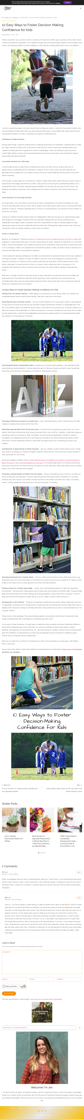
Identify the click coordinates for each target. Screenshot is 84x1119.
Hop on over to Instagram (72, 649)
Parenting (13, 21)
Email (32, 979)
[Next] (80, 829)
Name (5, 979)
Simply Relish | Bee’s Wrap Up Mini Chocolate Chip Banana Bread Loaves (64, 788)
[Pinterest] (45, 1110)
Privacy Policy (50, 1108)
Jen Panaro (7, 34)
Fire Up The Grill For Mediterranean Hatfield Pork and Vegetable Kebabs (20, 788)
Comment (7, 952)
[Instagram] (38, 1110)
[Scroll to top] (80, 1112)
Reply (79, 872)
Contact (21, 1108)
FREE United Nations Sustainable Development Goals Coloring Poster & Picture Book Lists (68, 841)
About (13, 1108)
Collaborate (30, 1108)
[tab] (38, 852)
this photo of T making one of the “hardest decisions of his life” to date (52, 239)
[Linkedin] (42, 1110)
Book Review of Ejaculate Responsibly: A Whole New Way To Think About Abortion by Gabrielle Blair (41, 841)
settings (58, 3)
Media (40, 1108)
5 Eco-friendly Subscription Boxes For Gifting (14, 838)
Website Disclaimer (66, 1108)
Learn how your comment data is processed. (46, 999)
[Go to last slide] (4, 829)
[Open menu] (80, 8)
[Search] (80, 1027)
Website (60, 979)
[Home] (2, 17)
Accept (67, 2)
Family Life (5, 21)
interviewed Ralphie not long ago (31, 463)
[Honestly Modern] (8, 8)
